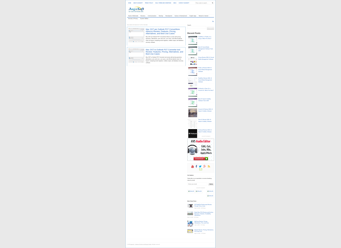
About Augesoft (138, 2)
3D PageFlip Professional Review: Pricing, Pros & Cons (203, 205)
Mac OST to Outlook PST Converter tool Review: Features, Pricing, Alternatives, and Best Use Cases (164, 52)
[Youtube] (193, 167)
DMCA (174, 2)
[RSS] (213, 21)
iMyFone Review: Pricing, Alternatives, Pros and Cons (201, 222)
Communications (152, 16)
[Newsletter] (201, 169)
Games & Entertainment (181, 16)
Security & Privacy (133, 18)
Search (189, 25)
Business (143, 16)
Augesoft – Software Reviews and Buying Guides (140, 244)
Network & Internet (203, 16)
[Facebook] (197, 167)
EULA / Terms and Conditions (163, 2)
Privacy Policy (149, 2)
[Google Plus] (205, 167)
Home (129, 2)
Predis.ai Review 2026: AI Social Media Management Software (205, 69)
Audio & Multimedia (133, 16)
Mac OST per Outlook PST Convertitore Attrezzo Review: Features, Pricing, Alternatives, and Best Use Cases (163, 31)
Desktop (161, 16)
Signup (211, 184)
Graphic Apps (192, 16)
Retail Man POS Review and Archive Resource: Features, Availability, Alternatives (203, 214)
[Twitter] (201, 167)
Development (168, 16)
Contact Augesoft (184, 2)
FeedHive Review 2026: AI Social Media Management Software (205, 80)
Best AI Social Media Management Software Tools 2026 (205, 48)
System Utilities (144, 18)
